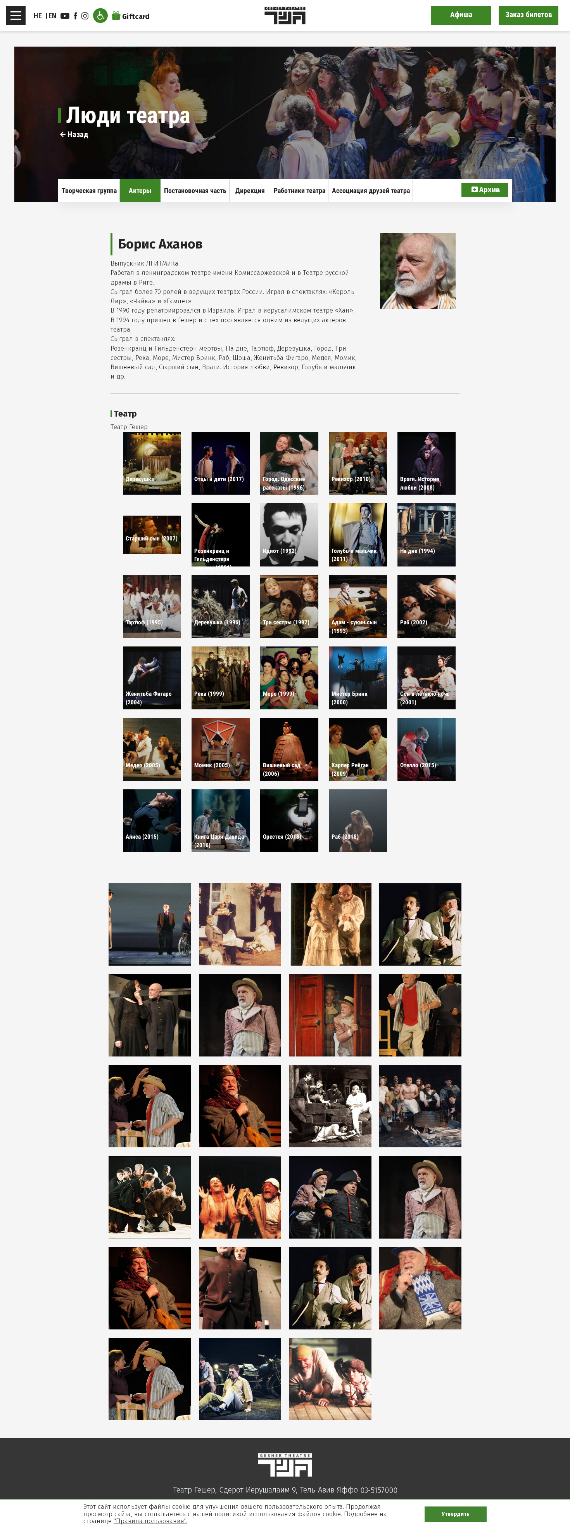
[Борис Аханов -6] (240, 1015)
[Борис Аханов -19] (330, 1288)
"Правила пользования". (150, 1521)
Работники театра (299, 190)
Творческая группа (89, 190)
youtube (65, 16)
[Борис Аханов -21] (150, 1379)
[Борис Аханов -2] (240, 924)
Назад (77, 134)
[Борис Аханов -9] (150, 1106)
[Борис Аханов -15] (330, 1197)
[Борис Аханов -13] (150, 1197)
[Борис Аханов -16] (420, 1197)
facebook (76, 16)
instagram (86, 16)
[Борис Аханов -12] (420, 1106)
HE (38, 16)
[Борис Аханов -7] (330, 1015)
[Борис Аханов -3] (330, 924)
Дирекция (250, 190)
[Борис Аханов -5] (150, 1015)
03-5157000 (378, 1490)
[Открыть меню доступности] (100, 15)
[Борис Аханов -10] (240, 1106)
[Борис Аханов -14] (240, 1197)
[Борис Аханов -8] (420, 1015)
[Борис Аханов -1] (150, 924)
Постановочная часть (195, 190)
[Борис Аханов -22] (240, 1379)
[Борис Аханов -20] (420, 1288)
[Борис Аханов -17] (150, 1288)
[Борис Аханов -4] (420, 924)
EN (52, 16)
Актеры (140, 190)
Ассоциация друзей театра (371, 190)
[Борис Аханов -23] (330, 1379)
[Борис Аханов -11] (330, 1106)
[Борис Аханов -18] (240, 1288)
